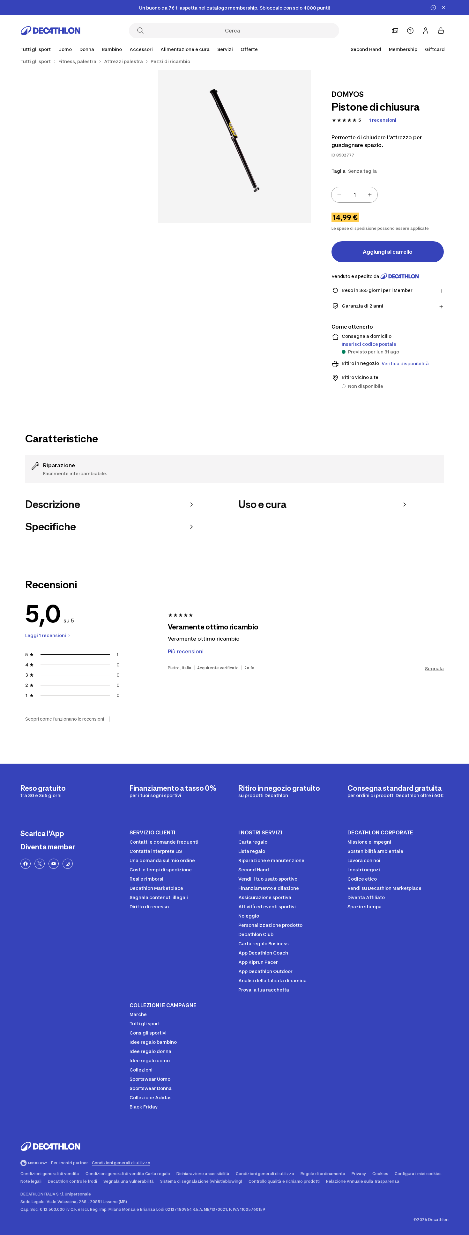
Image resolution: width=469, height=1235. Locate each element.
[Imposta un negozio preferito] (395, 30)
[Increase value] (369, 194)
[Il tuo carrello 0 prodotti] (441, 30)
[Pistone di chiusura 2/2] (81, 146)
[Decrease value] (339, 194)
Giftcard (435, 49)
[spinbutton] (354, 194)
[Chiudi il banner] (443, 8)
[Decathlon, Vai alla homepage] (50, 30)
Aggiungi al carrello (388, 252)
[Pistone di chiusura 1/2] (234, 146)
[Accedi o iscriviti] (425, 30)
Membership (403, 49)
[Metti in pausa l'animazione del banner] (433, 8)
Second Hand (366, 49)
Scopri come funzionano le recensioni (64, 719)
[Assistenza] (410, 30)
